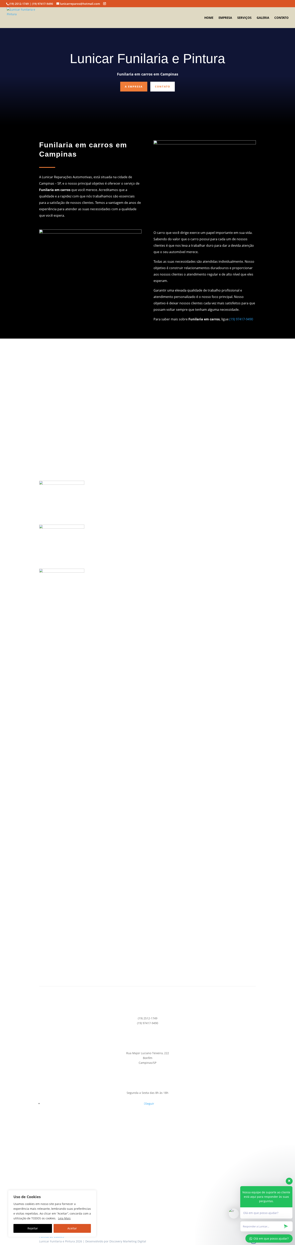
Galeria (263, 18)
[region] (52, 1213)
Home (208, 18)
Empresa (225, 18)
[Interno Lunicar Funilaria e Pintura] (61, 722)
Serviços (244, 18)
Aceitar (72, 1228)
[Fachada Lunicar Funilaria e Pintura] (61, 484)
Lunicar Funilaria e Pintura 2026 (60, 1241)
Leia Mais (64, 1218)
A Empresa (134, 86)
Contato (281, 18)
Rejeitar (32, 1228)
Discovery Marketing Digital (127, 1241)
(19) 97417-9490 (241, 319)
